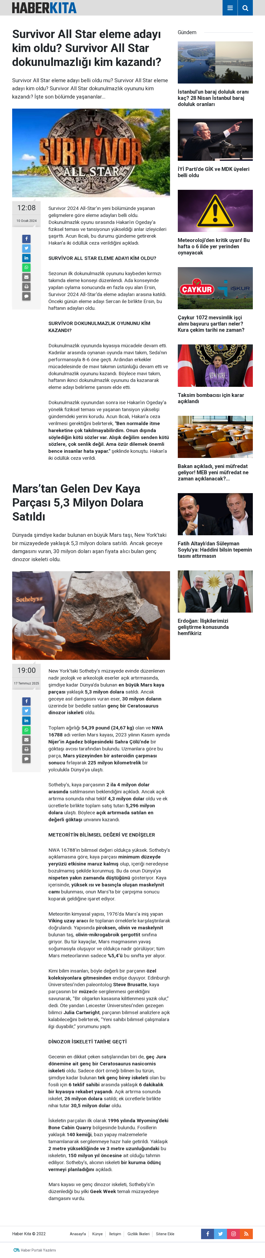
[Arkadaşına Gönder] (26, 277)
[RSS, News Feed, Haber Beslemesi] (246, 1234)
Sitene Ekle (165, 1234)
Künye (97, 1234)
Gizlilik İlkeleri (139, 1234)
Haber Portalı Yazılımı (38, 1250)
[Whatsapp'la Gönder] (26, 267)
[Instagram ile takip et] (233, 1234)
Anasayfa (78, 1234)
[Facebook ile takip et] (207, 1234)
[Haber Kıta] (44, 7)
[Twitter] (26, 248)
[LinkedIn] (26, 258)
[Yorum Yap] (26, 296)
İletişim (115, 1234)
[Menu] (230, 8)
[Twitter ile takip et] (220, 1234)
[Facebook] (26, 239)
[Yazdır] (26, 287)
